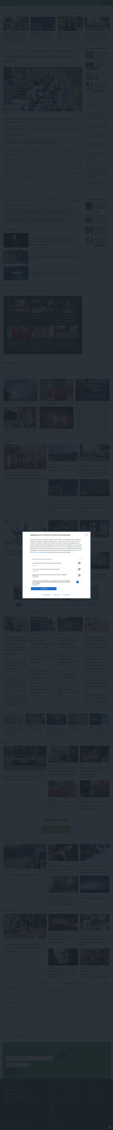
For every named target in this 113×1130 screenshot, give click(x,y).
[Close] (87, 535)
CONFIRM (44, 588)
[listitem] (56, 559)
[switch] (78, 563)
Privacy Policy (66, 595)
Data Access (56, 595)
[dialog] (56, 565)
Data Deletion (46, 595)
